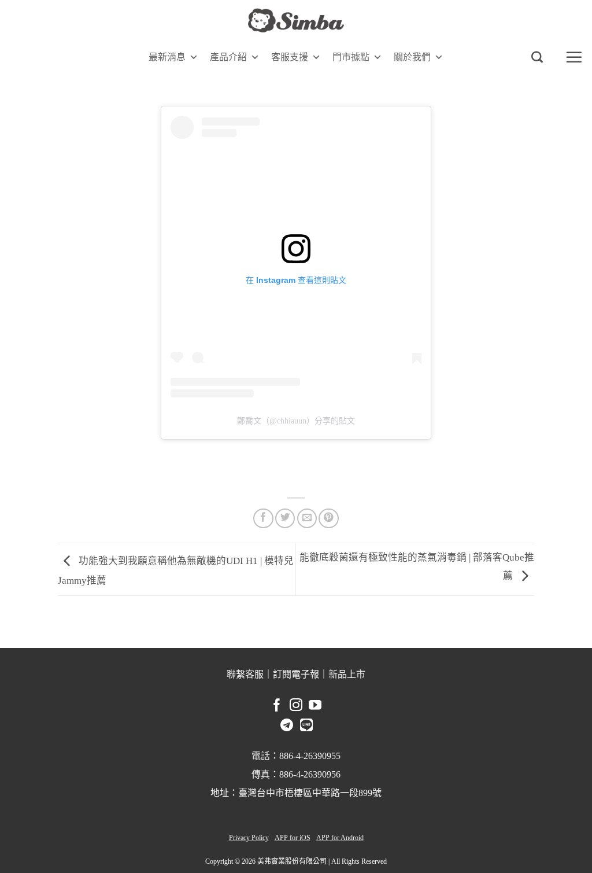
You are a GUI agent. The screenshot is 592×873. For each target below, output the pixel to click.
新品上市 (346, 674)
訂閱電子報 (296, 674)
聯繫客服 (245, 674)
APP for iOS (292, 838)
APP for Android (340, 838)
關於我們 (412, 57)
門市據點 (350, 57)
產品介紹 (228, 57)
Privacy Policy (249, 838)
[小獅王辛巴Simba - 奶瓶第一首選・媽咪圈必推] (296, 20)
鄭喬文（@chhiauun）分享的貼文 (296, 421)
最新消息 (167, 57)
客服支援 (289, 57)
